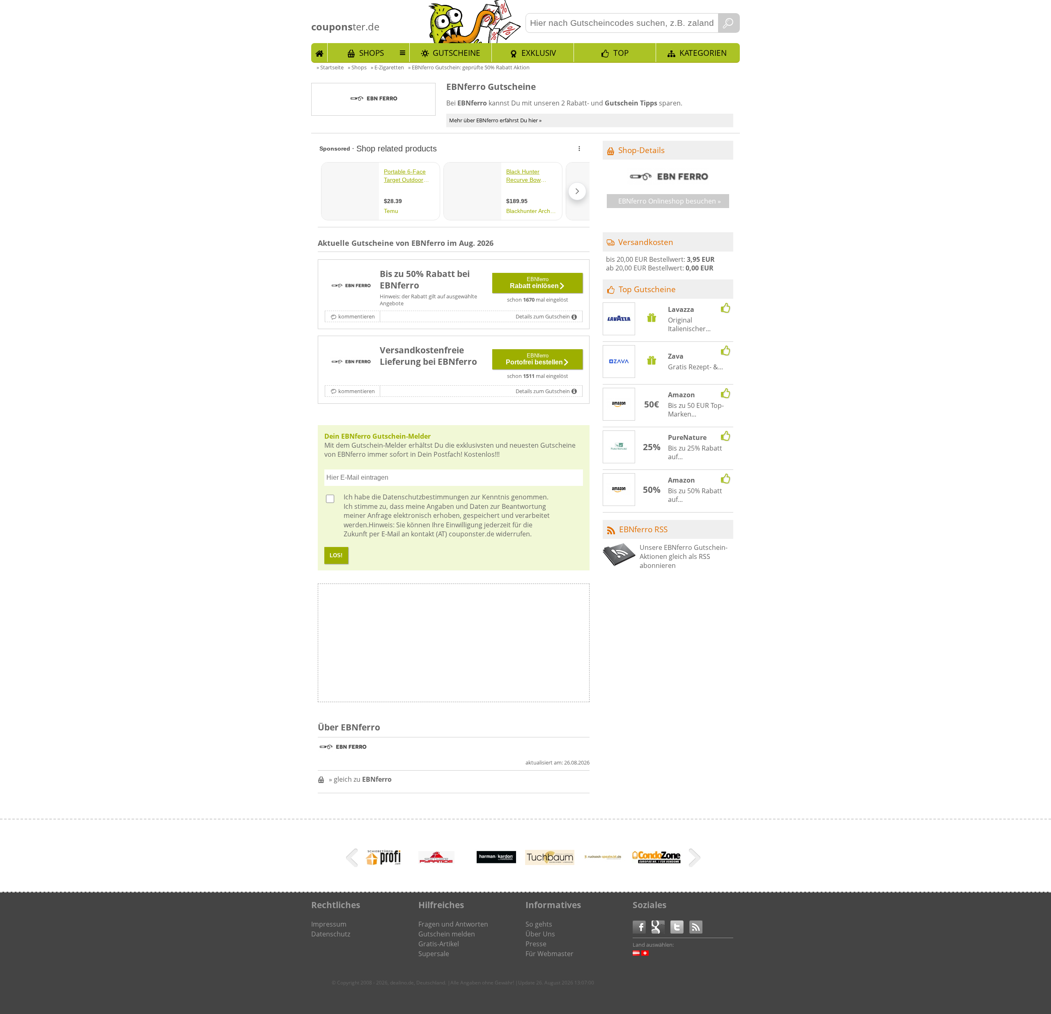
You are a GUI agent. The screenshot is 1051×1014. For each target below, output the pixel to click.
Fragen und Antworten (453, 924)
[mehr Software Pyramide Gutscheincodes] (436, 861)
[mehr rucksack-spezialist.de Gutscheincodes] (603, 871)
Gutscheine (456, 52)
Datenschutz (330, 933)
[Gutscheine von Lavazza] (619, 319)
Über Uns (540, 933)
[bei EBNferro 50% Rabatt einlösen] (350, 286)
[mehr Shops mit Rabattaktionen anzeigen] (353, 859)
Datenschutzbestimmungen (426, 496)
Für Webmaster (550, 953)
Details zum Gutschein (543, 316)
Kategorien (703, 52)
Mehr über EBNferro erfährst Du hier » (495, 120)
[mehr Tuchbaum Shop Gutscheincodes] (549, 862)
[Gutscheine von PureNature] (619, 447)
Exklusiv (538, 52)
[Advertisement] (521, 645)
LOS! (336, 555)
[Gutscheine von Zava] (619, 362)
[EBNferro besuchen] (668, 182)
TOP (621, 52)
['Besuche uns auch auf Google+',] (661, 926)
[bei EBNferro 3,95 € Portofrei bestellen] (350, 362)
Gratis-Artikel (438, 943)
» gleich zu (360, 779)
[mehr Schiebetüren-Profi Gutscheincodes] (383, 865)
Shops (371, 52)
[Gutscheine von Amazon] (619, 404)
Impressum (329, 924)
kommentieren (356, 316)
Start (319, 52)
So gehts (539, 924)
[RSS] (695, 926)
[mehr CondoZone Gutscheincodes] (656, 860)
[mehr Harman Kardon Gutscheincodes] (496, 871)
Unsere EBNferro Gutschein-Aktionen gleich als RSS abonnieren (683, 556)
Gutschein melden (446, 933)
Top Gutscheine (647, 289)
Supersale (433, 953)
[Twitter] (679, 926)
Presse (536, 943)
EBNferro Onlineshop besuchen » (669, 201)
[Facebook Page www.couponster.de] (642, 926)
